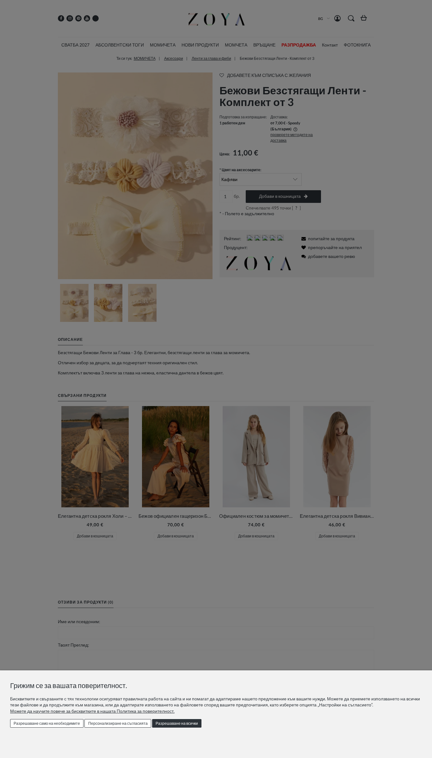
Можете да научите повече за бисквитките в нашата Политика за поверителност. (92, 711)
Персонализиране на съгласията (118, 723)
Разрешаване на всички (177, 723)
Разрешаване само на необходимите (47, 723)
